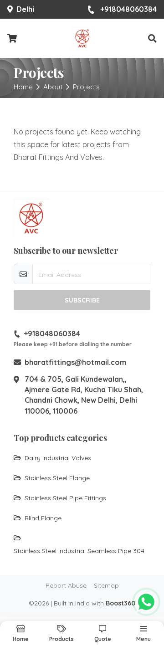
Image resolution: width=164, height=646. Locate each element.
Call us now (87, 552)
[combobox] (39, 475)
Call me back (87, 500)
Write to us (82, 572)
